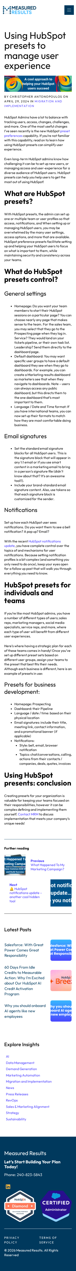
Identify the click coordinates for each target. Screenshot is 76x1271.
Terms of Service (48, 1240)
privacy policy (11, 1240)
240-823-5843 (29, 1174)
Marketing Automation (23, 1075)
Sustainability (16, 1119)
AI (7, 1056)
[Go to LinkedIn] (8, 1186)
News (10, 1088)
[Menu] (69, 10)
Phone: (10, 1174)
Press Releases (17, 1094)
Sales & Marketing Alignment (27, 1106)
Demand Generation (21, 1069)
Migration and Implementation (29, 1081)
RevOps (12, 1100)
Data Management (20, 1063)
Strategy (12, 1113)
